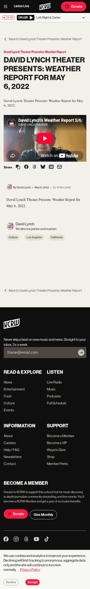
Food (7, 396)
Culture (13, 237)
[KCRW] (12, 328)
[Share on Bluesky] (43, 167)
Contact (10, 464)
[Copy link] (18, 167)
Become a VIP (57, 443)
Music (51, 389)
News (8, 382)
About (8, 436)
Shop (50, 457)
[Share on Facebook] (26, 167)
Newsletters (12, 457)
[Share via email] (59, 167)
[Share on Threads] (34, 167)
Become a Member (60, 436)
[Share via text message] (51, 167)
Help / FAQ (11, 450)
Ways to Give (56, 450)
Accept (32, 582)
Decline (11, 582)
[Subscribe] (81, 352)
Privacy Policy (30, 570)
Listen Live (21, 6)
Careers (10, 443)
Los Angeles (34, 237)
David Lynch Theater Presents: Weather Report (35, 52)
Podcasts (54, 396)
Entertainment (14, 389)
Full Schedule (56, 403)
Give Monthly (43, 515)
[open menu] (7, 6)
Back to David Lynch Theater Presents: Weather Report (45, 39)
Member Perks (57, 464)
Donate (76, 6)
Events (9, 410)
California (57, 237)
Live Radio (54, 382)
